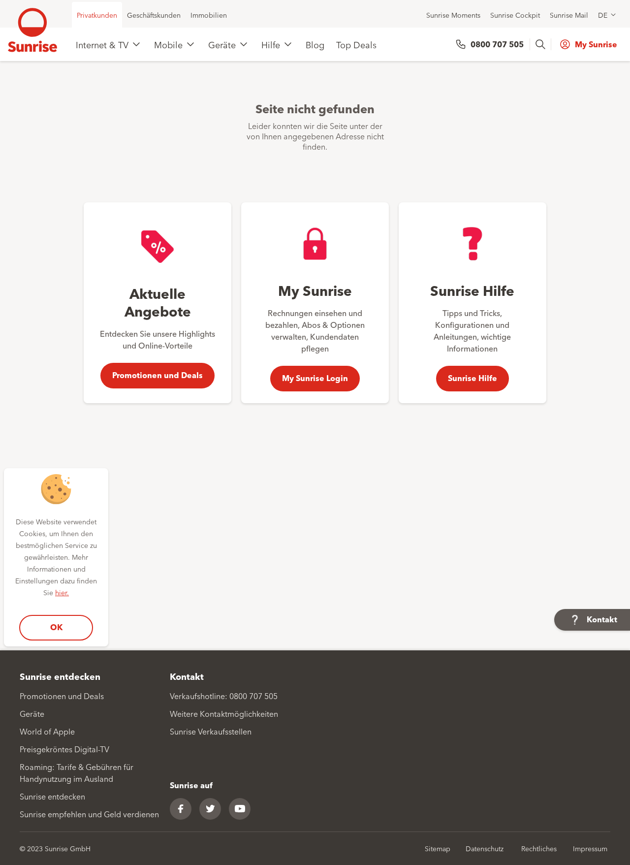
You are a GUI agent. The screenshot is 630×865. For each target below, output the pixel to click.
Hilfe (270, 44)
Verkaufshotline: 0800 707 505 (224, 695)
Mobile (168, 44)
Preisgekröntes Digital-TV (64, 748)
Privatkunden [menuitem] (97, 15)
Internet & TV (102, 44)
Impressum (590, 848)
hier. (62, 592)
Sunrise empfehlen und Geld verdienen (89, 813)
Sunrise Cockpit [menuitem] (515, 15)
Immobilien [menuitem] (208, 15)
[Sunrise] (32, 30)
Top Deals (356, 44)
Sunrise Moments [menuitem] (453, 15)
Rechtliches (539, 848)
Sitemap (437, 848)
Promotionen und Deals (62, 695)
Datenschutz (485, 848)
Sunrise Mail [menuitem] (569, 15)
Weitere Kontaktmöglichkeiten (224, 713)
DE (602, 15)
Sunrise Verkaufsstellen (211, 731)
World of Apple (47, 731)
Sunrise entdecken (52, 796)
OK (56, 627)
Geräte (222, 44)
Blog (315, 44)
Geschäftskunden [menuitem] (154, 15)
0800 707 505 (497, 44)
